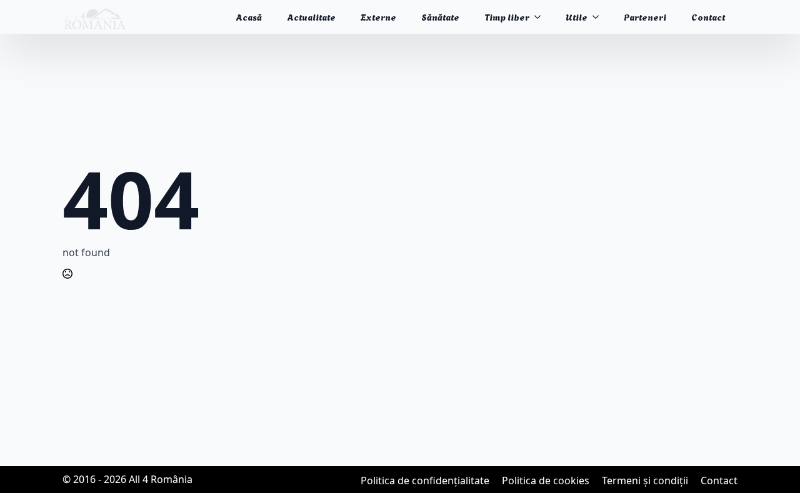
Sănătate (440, 16)
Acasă (249, 16)
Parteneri (645, 16)
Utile (577, 16)
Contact (708, 16)
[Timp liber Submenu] (541, 17)
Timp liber (506, 16)
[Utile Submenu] (599, 17)
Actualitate (311, 16)
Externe (378, 16)
